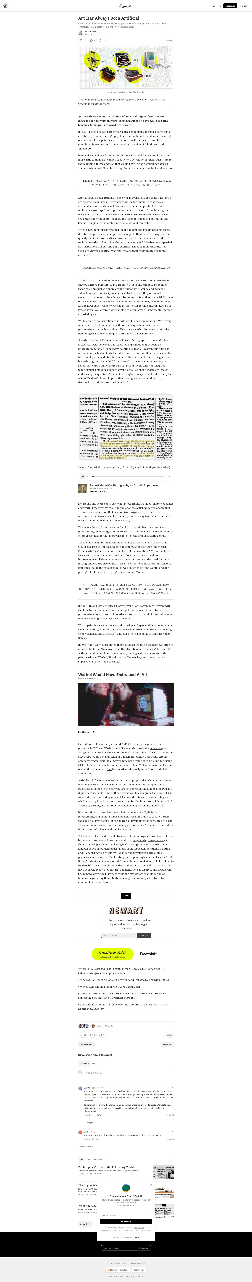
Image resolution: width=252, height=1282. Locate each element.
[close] (151, 1185)
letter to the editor (143, 305)
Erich (86, 1131)
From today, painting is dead (121, 348)
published (96, 103)
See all (83, 1224)
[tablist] (89, 1063)
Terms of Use (139, 1227)
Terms (125, 1263)
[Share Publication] (219, 5)
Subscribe (230, 5)
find (109, 769)
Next (165, 1044)
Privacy (118, 1263)
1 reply (90, 1123)
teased (142, 797)
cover (160, 793)
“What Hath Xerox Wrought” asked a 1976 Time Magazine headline (108, 1170)
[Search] (214, 5)
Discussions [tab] (98, 1159)
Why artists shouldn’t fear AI (98, 986)
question (102, 374)
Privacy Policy (146, 1230)
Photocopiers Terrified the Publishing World (106, 1167)
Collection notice (137, 1263)
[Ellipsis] (172, 1087)
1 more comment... (86, 1146)
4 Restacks (109, 1026)
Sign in (243, 5)
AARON (126, 744)
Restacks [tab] (95, 1063)
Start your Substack (119, 1270)
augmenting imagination (148, 840)
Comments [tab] (84, 1063)
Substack (113, 1276)
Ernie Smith (83, 678)
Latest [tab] (88, 1159)
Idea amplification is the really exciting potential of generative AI (120, 1004)
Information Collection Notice (125, 1230)
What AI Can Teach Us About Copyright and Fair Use (112, 979)
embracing (156, 748)
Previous (88, 1044)
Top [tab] (81, 1159)
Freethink (118, 99)
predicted (110, 644)
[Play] (82, 476)
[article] (126, 1172)
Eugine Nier (89, 1087)
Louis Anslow (90, 32)
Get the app (139, 1270)
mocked (116, 797)
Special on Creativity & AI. (150, 99)
